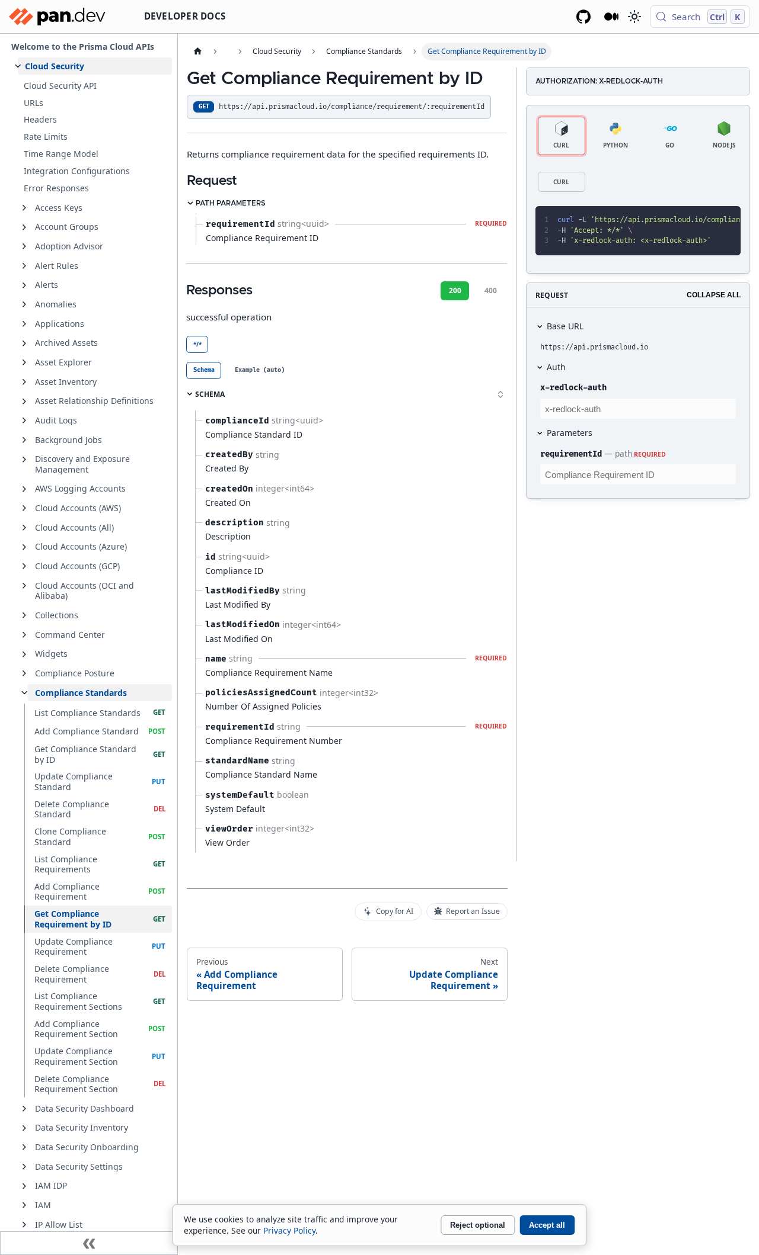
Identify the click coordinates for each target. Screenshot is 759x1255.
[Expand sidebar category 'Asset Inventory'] (24, 382)
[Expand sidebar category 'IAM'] (24, 1205)
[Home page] (197, 51)
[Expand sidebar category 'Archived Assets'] (24, 343)
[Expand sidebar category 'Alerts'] (24, 285)
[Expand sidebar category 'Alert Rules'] (24, 266)
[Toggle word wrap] (685, 220)
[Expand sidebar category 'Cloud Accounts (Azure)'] (24, 547)
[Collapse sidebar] (89, 1243)
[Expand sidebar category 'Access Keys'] (24, 208)
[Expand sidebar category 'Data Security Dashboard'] (24, 1109)
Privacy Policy (289, 1230)
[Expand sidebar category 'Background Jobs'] (24, 440)
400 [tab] (490, 290)
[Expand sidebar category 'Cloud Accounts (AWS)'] (24, 508)
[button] (95, 66)
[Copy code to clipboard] (706, 220)
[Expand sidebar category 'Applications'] (24, 324)
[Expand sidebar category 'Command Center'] (24, 635)
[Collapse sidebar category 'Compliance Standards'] (24, 693)
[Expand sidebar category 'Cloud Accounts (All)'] (24, 528)
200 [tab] (455, 290)
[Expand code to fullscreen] (726, 220)
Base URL (565, 326)
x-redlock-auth (573, 388)
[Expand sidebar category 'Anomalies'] (24, 304)
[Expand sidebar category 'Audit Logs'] (24, 420)
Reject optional (477, 1225)
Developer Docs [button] (185, 16)
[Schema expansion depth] (500, 394)
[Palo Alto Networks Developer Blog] (612, 16)
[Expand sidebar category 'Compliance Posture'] (24, 673)
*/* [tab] (197, 344)
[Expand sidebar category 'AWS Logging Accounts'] (24, 489)
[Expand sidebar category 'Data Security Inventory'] (24, 1128)
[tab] (203, 370)
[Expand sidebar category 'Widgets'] (24, 654)
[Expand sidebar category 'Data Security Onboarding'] (24, 1147)
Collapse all (714, 295)
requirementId (571, 454)
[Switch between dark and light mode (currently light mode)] (634, 16)
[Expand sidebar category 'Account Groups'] (24, 227)
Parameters (569, 432)
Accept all (547, 1225)
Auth (556, 367)
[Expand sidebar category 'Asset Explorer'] (24, 362)
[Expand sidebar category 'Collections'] (24, 615)
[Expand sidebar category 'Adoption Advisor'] (24, 246)
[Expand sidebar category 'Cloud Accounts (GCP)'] (24, 566)
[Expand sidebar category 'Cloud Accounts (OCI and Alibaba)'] (24, 586)
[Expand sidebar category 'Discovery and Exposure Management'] (24, 459)
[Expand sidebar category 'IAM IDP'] (24, 1186)
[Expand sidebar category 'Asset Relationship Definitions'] (24, 401)
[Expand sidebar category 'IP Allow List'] (24, 1225)
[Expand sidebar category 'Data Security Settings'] (24, 1167)
